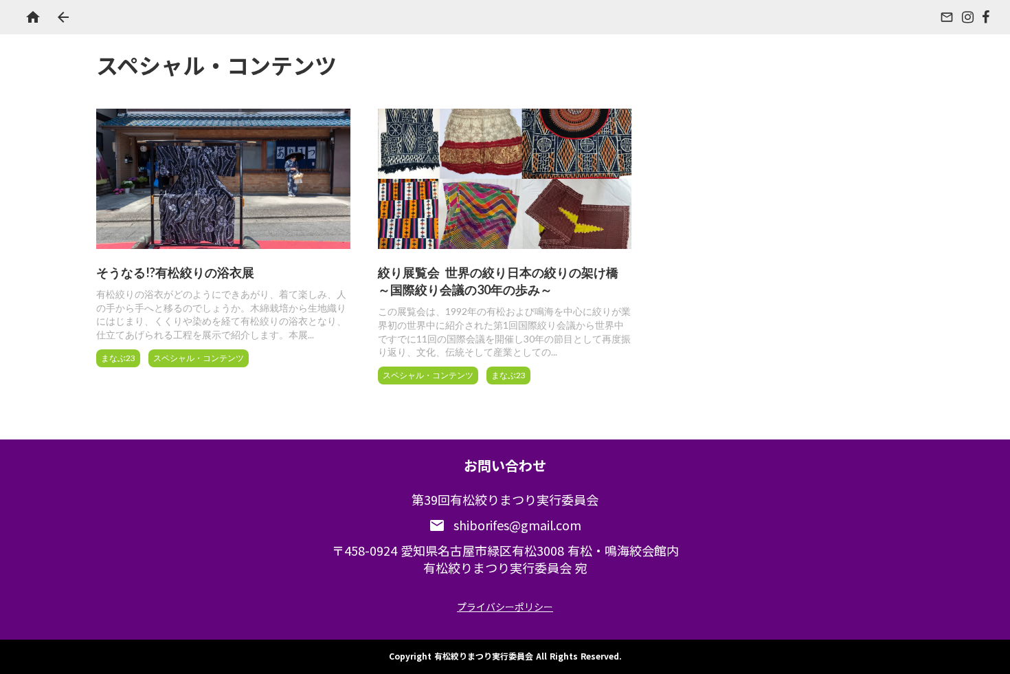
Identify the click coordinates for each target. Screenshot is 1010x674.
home (33, 17)
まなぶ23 (118, 358)
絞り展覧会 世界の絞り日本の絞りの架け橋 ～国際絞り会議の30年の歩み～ (498, 281)
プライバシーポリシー (505, 606)
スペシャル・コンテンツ (198, 358)
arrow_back (63, 17)
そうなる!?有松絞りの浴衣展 (175, 272)
